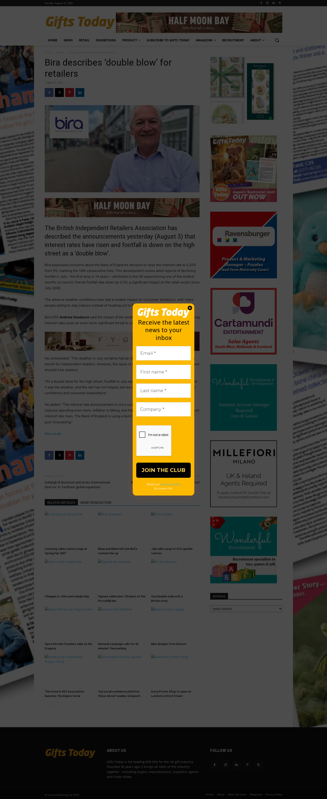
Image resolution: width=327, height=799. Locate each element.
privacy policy (171, 484)
